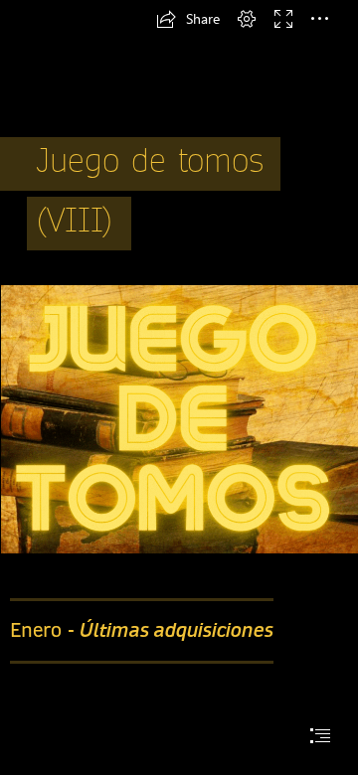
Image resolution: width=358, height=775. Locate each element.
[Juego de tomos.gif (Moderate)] (179, 418)
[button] (188, 19)
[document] (179, 387)
